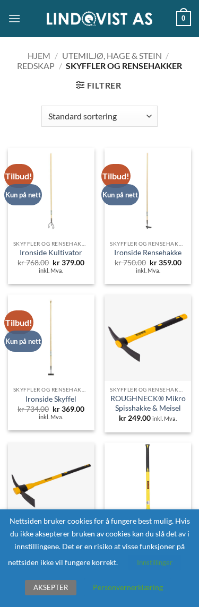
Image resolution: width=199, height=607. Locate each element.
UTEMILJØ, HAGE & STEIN (112, 55)
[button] (14, 18)
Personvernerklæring (128, 587)
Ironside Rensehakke (147, 252)
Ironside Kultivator (51, 252)
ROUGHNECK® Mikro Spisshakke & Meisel (148, 403)
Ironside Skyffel (50, 399)
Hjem (39, 55)
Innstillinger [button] (154, 562)
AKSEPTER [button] (50, 587)
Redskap (36, 65)
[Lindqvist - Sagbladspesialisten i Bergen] (100, 19)
